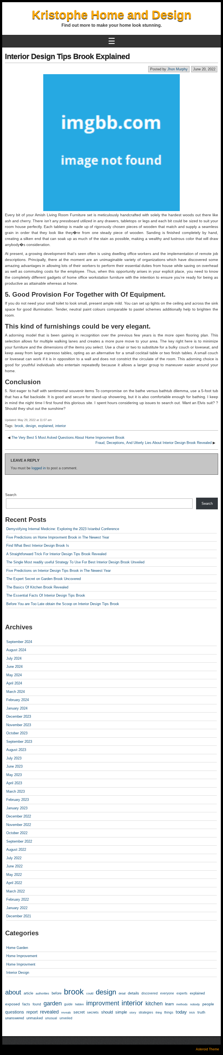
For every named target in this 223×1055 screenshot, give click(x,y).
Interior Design (17, 972)
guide (68, 1004)
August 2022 (16, 849)
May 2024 (14, 675)
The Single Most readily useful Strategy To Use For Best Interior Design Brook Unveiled (75, 562)
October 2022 (16, 833)
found (37, 1004)
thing (159, 1012)
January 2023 (16, 808)
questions (14, 1012)
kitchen (154, 1003)
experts (181, 993)
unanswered (14, 1018)
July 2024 (13, 658)
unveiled (66, 1018)
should (107, 1012)
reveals (66, 1012)
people (208, 1004)
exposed (12, 1004)
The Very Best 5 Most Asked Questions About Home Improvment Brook (68, 437)
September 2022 (19, 841)
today (181, 1012)
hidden (79, 1004)
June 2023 (14, 766)
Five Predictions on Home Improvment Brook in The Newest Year (57, 537)
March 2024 (15, 692)
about (13, 992)
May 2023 (14, 775)
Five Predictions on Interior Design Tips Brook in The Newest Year (58, 571)
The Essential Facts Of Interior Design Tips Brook (45, 595)
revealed (49, 1012)
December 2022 (18, 816)
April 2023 (14, 783)
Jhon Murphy (177, 69)
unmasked (34, 1018)
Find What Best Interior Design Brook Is (37, 545)
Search (10, 495)
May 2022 (14, 875)
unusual (51, 1018)
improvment (102, 1003)
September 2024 (19, 642)
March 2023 (15, 791)
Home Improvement (21, 956)
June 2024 (14, 667)
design (31, 426)
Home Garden (17, 948)
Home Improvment (20, 964)
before (56, 993)
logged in (39, 468)
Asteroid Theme (207, 1049)
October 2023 (16, 733)
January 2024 (16, 708)
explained (45, 426)
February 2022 (17, 899)
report (32, 1012)
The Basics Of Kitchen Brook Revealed (37, 587)
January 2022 (16, 908)
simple (121, 1012)
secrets (93, 1012)
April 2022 (14, 883)
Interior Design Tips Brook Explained (67, 56)
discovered (149, 993)
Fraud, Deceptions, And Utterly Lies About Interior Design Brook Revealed (153, 443)
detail (122, 993)
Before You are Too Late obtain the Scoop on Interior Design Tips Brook (62, 604)
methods (182, 1004)
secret (79, 1012)
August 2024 (16, 650)
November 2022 (18, 825)
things (168, 1012)
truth (201, 1012)
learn (169, 1004)
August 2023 (16, 750)
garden (53, 1003)
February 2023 (17, 800)
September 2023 (19, 742)
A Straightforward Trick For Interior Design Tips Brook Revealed (56, 554)
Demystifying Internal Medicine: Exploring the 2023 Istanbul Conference (62, 529)
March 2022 (15, 891)
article (28, 993)
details (133, 993)
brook (19, 426)
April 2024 (14, 683)
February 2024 (17, 700)
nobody (195, 1004)
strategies (146, 1012)
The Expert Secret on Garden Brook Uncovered (43, 579)
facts (26, 1004)
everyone (167, 993)
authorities (42, 993)
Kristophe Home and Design (111, 14)
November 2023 (18, 725)
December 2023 (18, 716)
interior (60, 426)
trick (192, 1012)
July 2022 (13, 858)
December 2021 (18, 916)
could (89, 993)
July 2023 (13, 758)
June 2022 (14, 866)
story (132, 1012)
